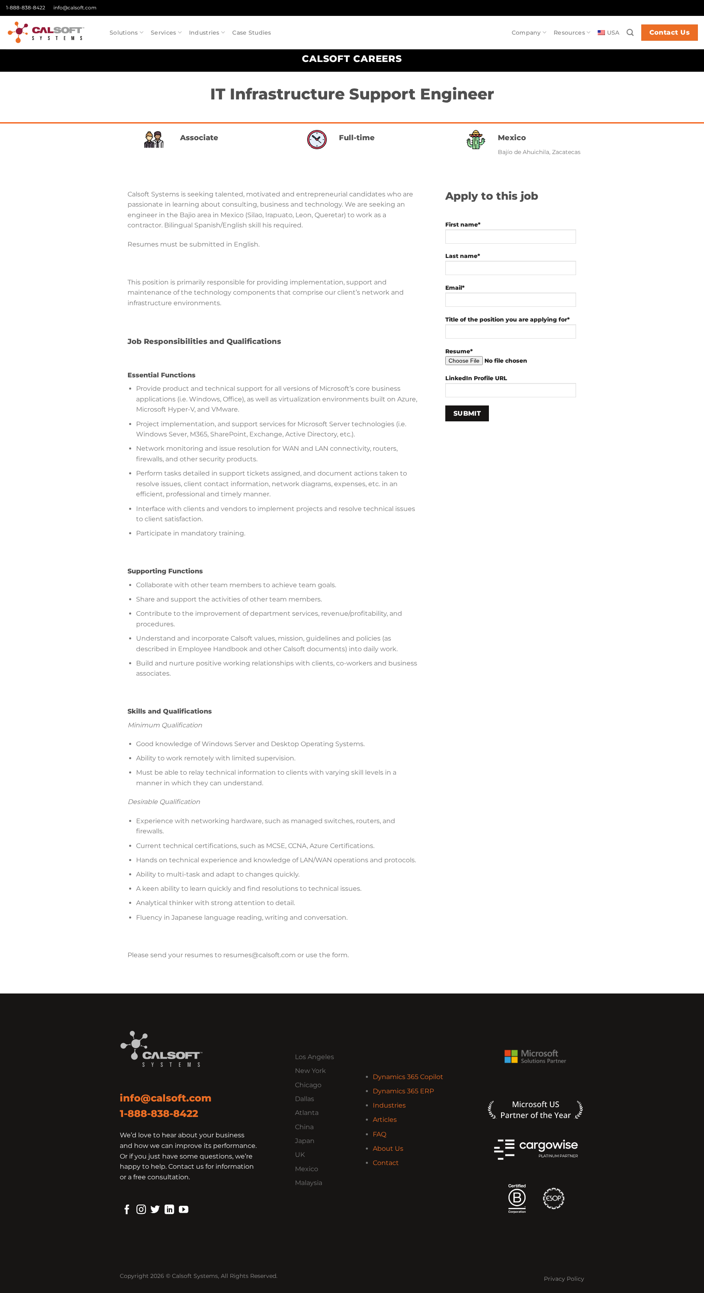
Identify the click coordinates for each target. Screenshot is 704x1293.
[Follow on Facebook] (127, 1210)
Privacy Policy (564, 1278)
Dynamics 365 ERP (403, 1091)
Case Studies (251, 32)
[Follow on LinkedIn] (169, 1210)
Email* (454, 287)
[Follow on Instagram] (141, 1210)
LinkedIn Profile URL (476, 378)
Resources (569, 32)
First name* (462, 224)
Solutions (124, 32)
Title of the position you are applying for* (507, 319)
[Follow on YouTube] (183, 1210)
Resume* (459, 351)
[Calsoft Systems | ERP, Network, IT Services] (51, 32)
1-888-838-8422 (25, 7)
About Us (388, 1148)
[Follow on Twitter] (155, 1210)
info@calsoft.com (75, 7)
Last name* (462, 256)
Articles (385, 1119)
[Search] (630, 32)
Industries (204, 32)
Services (163, 32)
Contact (386, 1163)
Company (526, 32)
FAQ (379, 1134)
